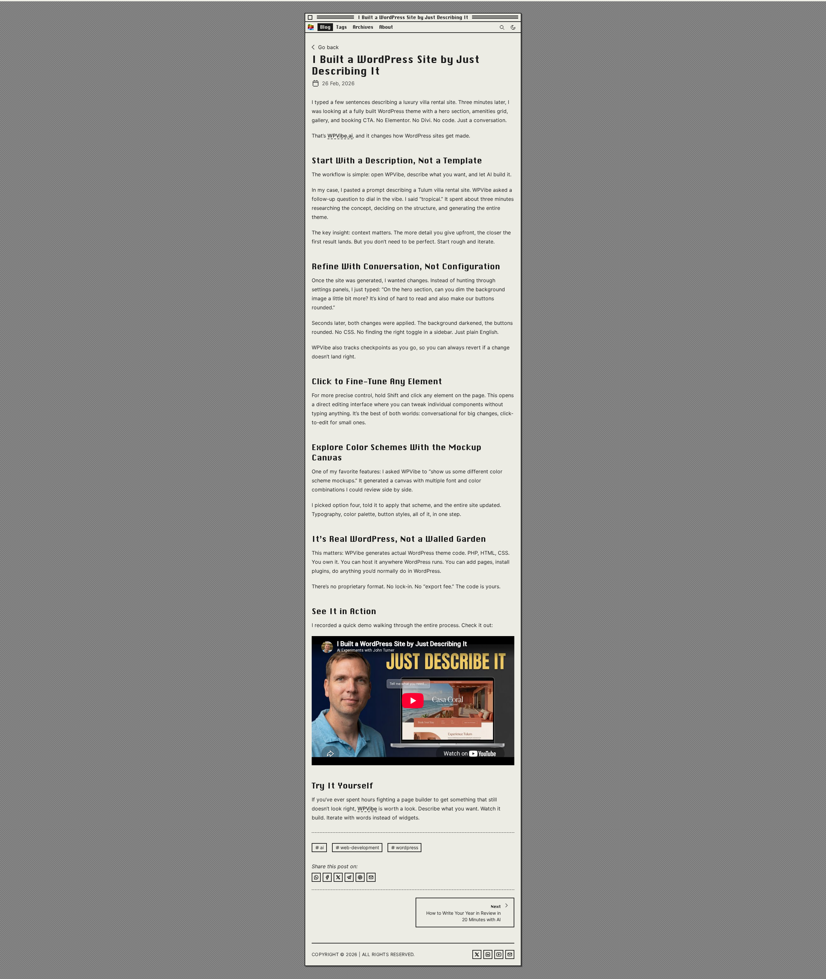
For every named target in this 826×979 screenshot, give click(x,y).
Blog (325, 27)
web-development (359, 847)
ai (322, 847)
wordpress (407, 847)
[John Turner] (311, 27)
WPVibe (367, 808)
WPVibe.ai (340, 135)
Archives (363, 27)
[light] (513, 27)
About (386, 27)
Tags (341, 27)
